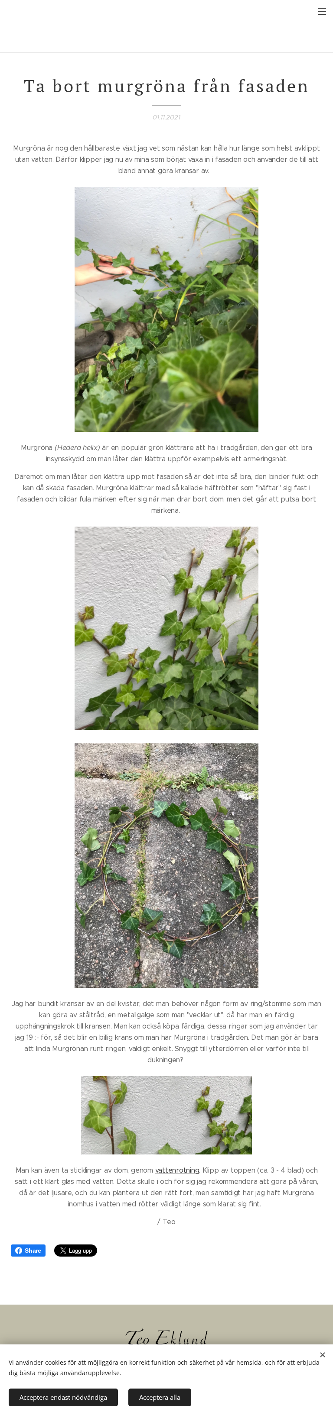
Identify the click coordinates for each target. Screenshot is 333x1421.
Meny (322, 10)
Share (33, 1250)
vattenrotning (177, 1170)
